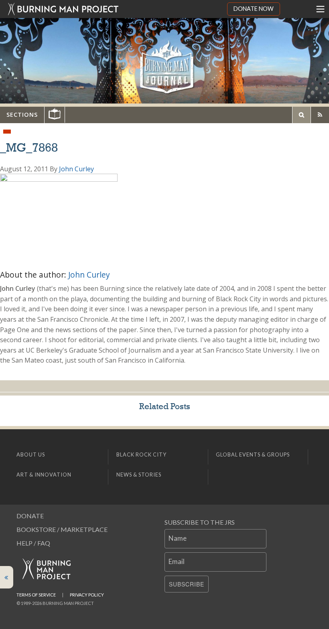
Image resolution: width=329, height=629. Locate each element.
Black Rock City (141, 454)
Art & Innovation (43, 474)
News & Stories (138, 474)
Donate (30, 515)
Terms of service (36, 594)
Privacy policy (87, 594)
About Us (30, 454)
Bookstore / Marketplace (62, 529)
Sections (22, 114)
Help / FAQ (33, 543)
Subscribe (186, 584)
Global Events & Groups (253, 454)
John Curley (76, 168)
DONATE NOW (254, 8)
